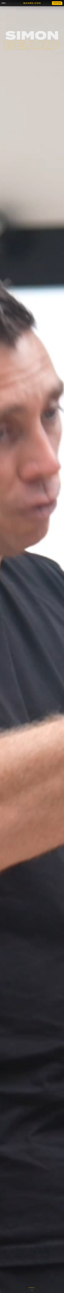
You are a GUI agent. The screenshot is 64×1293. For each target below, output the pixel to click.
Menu (4, 3)
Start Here (57, 3)
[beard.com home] (32, 3)
